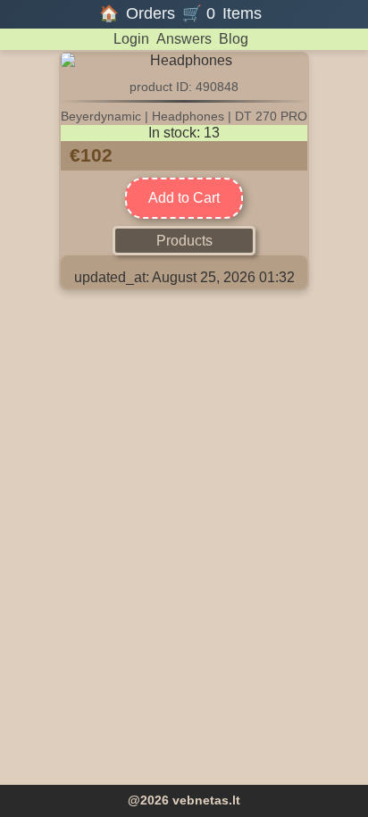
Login (131, 38)
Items (242, 13)
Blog (233, 38)
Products (184, 240)
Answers (184, 38)
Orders (150, 13)
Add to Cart (184, 197)
